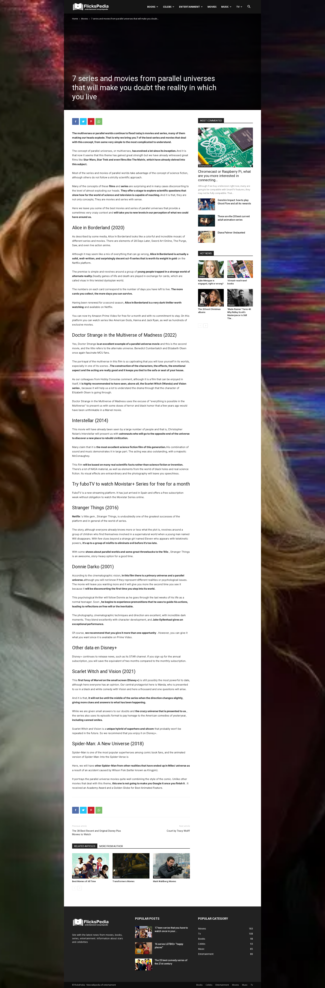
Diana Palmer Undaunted (231, 232)
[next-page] (80, 888)
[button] (249, 7)
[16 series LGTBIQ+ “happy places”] (143, 948)
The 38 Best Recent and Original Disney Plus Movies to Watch (96, 832)
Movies (212, 6)
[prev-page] (74, 888)
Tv (238, 6)
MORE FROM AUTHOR (111, 846)
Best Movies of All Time (84, 881)
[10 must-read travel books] (240, 269)
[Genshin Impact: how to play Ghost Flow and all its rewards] (206, 204)
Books (151, 6)
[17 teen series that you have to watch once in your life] (143, 932)
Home (75, 18)
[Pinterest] (91, 121)
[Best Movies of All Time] (90, 866)
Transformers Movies (123, 881)
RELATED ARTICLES (84, 846)
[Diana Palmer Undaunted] (206, 237)
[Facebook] (75, 121)
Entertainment (189, 6)
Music (225, 6)
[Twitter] (83, 121)
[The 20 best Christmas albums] (211, 298)
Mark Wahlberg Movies (164, 881)
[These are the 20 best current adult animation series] (206, 221)
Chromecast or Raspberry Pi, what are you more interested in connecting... (224, 176)
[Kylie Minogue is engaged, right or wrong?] (211, 269)
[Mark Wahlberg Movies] (171, 866)
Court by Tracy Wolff (178, 830)
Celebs (167, 6)
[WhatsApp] (98, 121)
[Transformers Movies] (131, 866)
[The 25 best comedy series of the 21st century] (143, 964)
